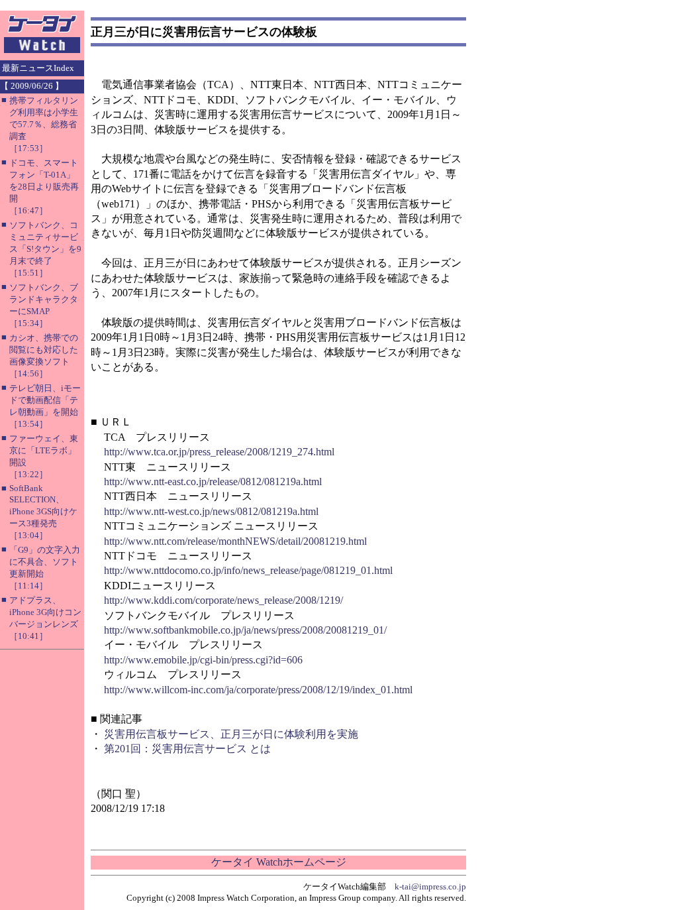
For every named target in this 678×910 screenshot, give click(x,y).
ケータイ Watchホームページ (278, 862)
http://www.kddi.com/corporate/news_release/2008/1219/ (223, 600)
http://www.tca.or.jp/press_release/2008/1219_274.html (219, 451)
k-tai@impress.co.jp (430, 886)
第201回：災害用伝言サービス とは (187, 748)
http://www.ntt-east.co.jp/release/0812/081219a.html (213, 481)
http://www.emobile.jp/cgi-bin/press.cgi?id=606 (203, 659)
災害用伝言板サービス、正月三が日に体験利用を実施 (231, 734)
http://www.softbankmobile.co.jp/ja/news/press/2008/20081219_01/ (245, 630)
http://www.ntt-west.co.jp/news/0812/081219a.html (211, 511)
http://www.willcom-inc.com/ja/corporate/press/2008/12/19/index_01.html (258, 689)
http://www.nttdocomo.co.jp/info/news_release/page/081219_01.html (248, 570)
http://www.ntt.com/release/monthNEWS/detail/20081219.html (235, 541)
